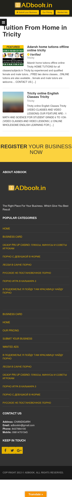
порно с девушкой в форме (21, 256)
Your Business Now (36, 149)
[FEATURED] (13, 65)
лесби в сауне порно (17, 264)
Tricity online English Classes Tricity (43, 95)
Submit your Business (27, 12)
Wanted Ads (62, 12)
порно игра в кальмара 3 (19, 281)
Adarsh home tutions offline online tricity (48, 48)
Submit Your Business (17, 338)
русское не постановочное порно (27, 272)
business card (12, 236)
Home (6, 228)
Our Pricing (47, 12)
